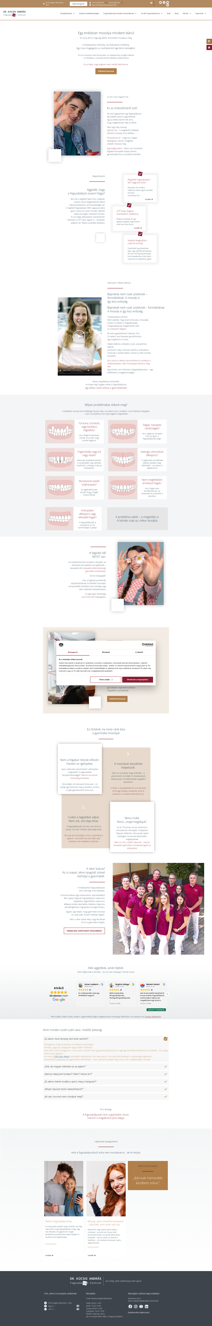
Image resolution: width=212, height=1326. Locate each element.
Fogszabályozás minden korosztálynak (118, 13)
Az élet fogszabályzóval (150, 13)
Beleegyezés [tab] (73, 652)
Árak (168, 13)
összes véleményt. (153, 1016)
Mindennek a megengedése (137, 679)
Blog (176, 13)
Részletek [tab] (106, 652)
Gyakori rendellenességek (89, 13)
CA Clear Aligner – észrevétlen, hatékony (127, 212)
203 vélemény (55, 995)
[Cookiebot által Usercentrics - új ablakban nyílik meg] (143, 644)
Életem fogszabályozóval (58, 1221)
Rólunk (185, 13)
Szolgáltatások (66, 13)
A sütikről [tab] (139, 652)
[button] (167, 994)
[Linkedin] (167, 5)
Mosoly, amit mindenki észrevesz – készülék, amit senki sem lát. (105, 1223)
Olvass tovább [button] (84, 1004)
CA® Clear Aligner (62, 1056)
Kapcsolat (199, 13)
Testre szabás (104, 679)
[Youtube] (167, 2)
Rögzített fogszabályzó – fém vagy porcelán (139, 181)
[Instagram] (164, 2)
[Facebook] (160, 2)
